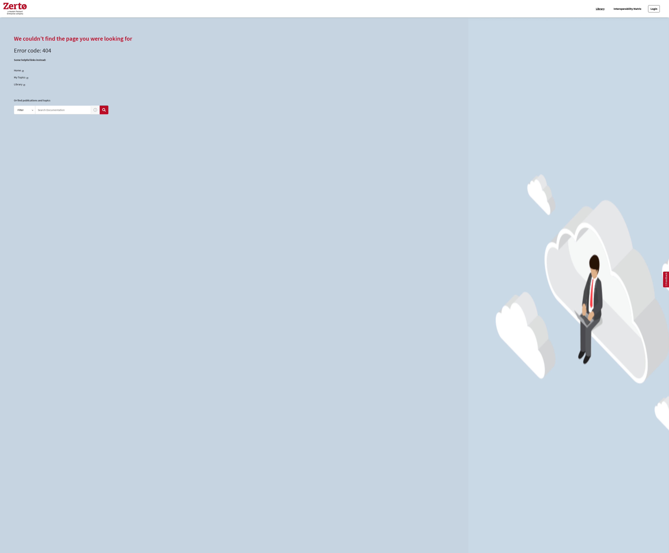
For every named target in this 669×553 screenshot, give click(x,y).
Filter (21, 110)
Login (654, 8)
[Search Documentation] (104, 110)
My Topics (19, 77)
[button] (95, 110)
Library (600, 8)
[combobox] (63, 110)
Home (17, 70)
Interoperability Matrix (627, 8)
